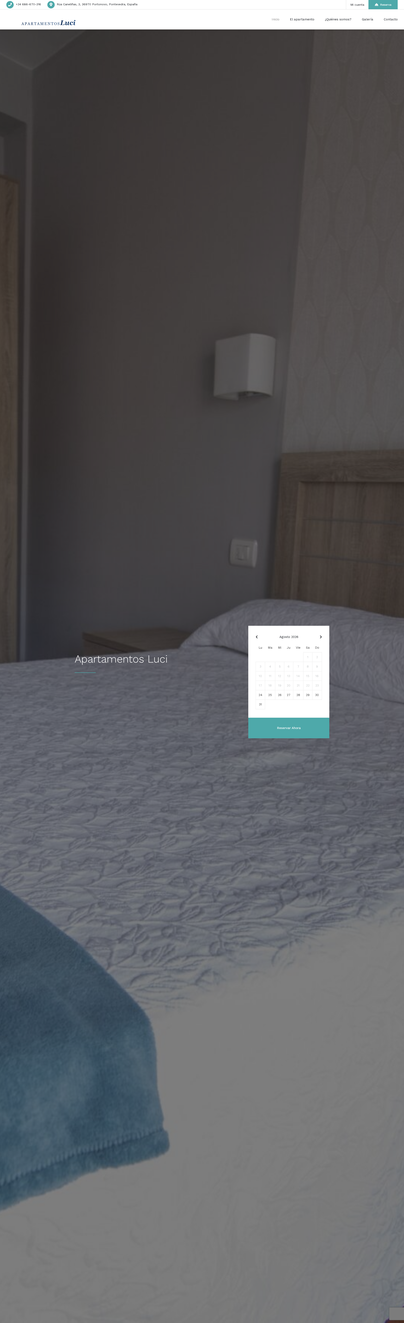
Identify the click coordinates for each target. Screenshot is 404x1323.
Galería (367, 19)
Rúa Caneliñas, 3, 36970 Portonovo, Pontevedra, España (97, 4)
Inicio (275, 19)
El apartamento (302, 19)
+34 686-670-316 (28, 4)
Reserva (385, 4)
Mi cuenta (357, 4)
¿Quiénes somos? (338, 19)
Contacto (391, 19)
